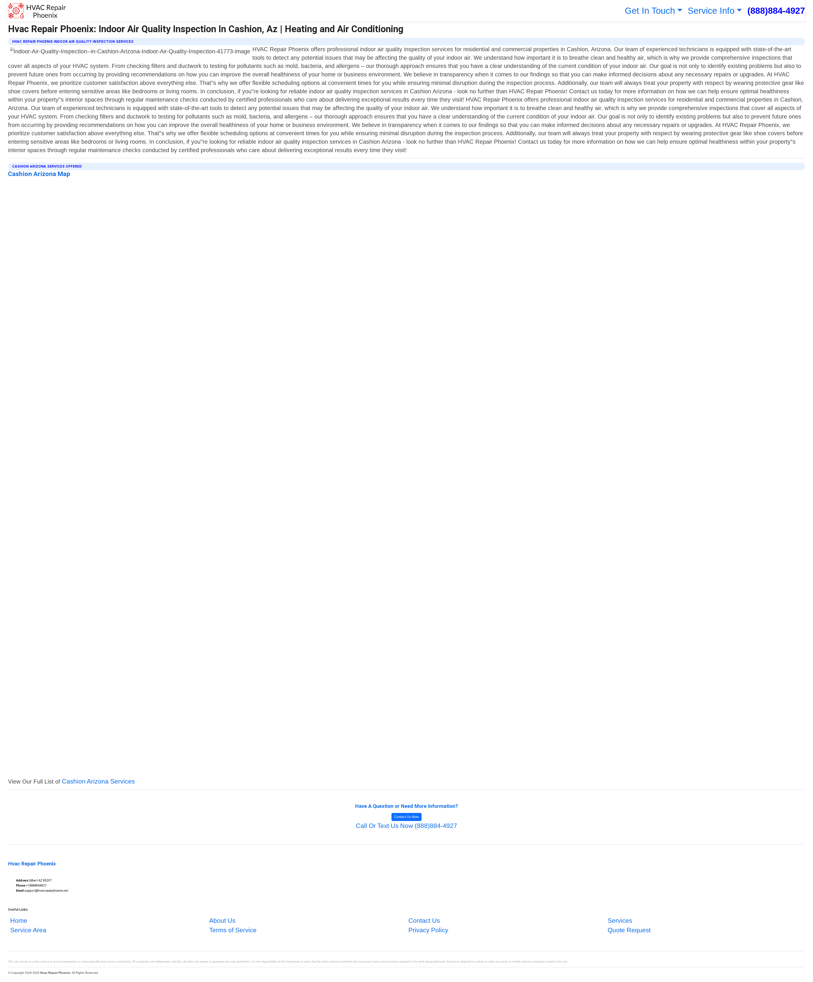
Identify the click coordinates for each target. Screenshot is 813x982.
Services (620, 920)
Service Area (28, 930)
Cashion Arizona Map (39, 174)
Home (18, 920)
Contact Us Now (406, 817)
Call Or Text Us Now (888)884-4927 (406, 825)
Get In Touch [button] (650, 11)
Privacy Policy (428, 930)
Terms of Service (233, 930)
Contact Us (424, 920)
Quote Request (629, 930)
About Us (222, 920)
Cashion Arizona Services (98, 781)
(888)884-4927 (776, 11)
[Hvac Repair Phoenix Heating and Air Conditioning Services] (37, 11)
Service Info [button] (711, 11)
